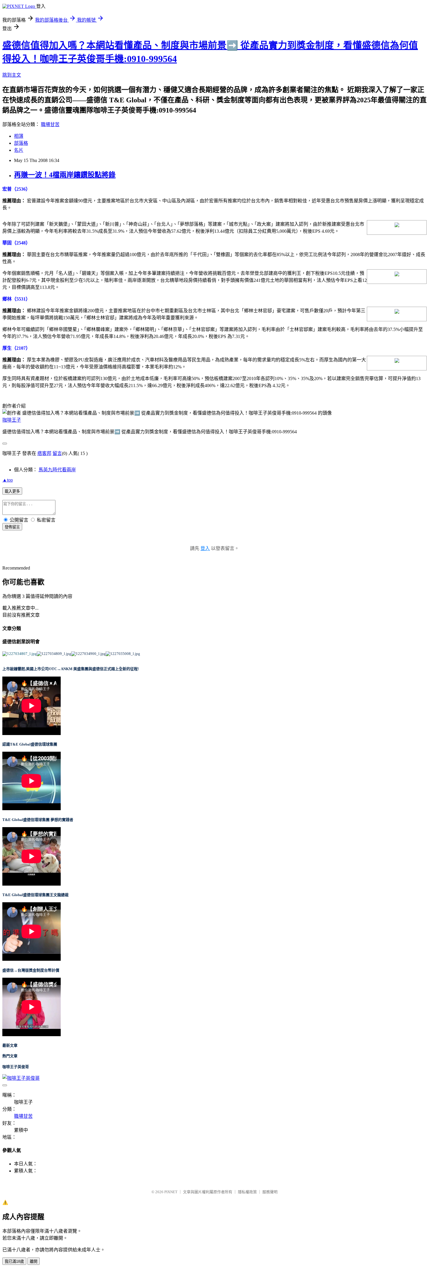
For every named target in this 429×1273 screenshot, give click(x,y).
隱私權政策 (247, 1192)
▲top (7, 479)
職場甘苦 (50, 124)
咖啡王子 (11, 420)
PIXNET (170, 1192)
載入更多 (12, 491)
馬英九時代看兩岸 (57, 469)
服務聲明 (270, 1192)
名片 (18, 150)
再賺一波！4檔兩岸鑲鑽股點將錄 (65, 175)
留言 (57, 453)
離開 (33, 1261)
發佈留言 (12, 527)
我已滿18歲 (14, 1261)
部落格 (21, 143)
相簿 (18, 136)
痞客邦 (44, 453)
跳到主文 (11, 75)
